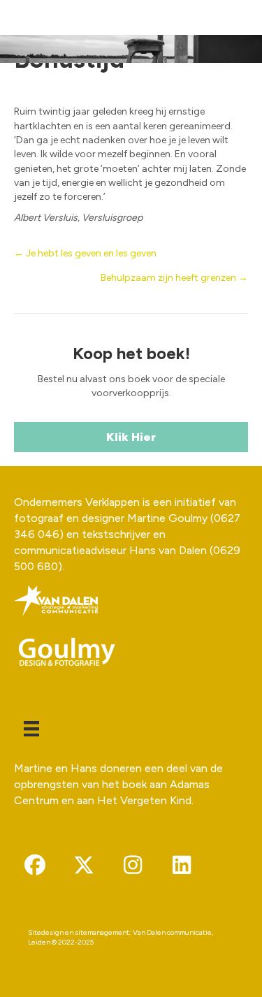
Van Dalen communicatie (172, 932)
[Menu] (31, 728)
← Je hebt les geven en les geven (85, 253)
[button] (35, 865)
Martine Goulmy (167, 518)
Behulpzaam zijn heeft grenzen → (174, 278)
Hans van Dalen (168, 550)
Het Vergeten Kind (144, 800)
